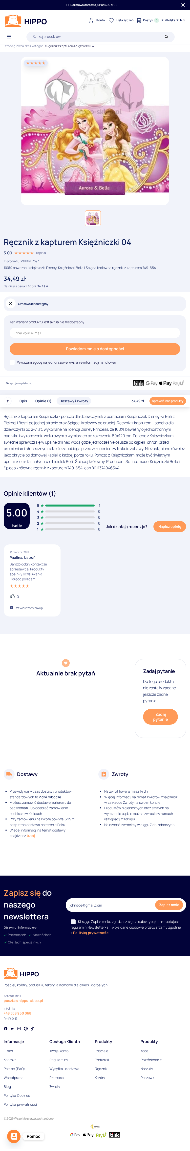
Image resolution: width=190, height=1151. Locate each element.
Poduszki (102, 1059)
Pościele (101, 1050)
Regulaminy (58, 1059)
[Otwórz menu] (9, 37)
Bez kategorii (35, 46)
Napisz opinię (169, 526)
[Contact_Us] (14, 1136)
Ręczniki (101, 1068)
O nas (8, 1050)
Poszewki (148, 1077)
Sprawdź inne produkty (168, 401)
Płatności (57, 1077)
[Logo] (26, 21)
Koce (144, 1050)
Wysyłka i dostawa (64, 1068)
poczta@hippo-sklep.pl (23, 1000)
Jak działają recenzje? (127, 526)
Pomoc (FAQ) (14, 1068)
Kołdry (100, 1077)
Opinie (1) (43, 401)
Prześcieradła (152, 1059)
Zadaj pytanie (160, 717)
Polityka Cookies (17, 1095)
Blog (7, 1086)
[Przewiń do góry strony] (8, 401)
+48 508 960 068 (17, 1013)
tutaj (31, 835)
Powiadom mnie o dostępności (95, 348)
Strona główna (14, 46)
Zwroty (54, 1086)
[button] (93, 218)
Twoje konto (59, 1050)
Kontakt (10, 1059)
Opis (23, 401)
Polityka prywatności (20, 1104)
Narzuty (147, 1068)
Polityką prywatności (91, 932)
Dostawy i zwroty (74, 401)
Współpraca (13, 1077)
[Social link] (6, 1029)
